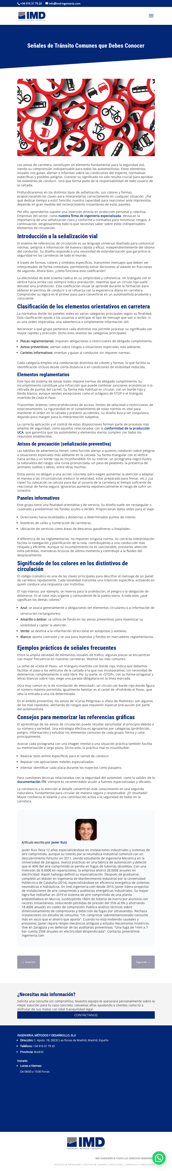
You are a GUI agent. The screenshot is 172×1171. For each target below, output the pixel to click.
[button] (159, 1158)
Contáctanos (86, 1015)
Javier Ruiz (59, 842)
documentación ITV (31, 782)
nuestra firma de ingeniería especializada (89, 216)
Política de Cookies (95, 1164)
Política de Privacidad (67, 1164)
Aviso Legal (116, 1164)
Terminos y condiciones (140, 1164)
